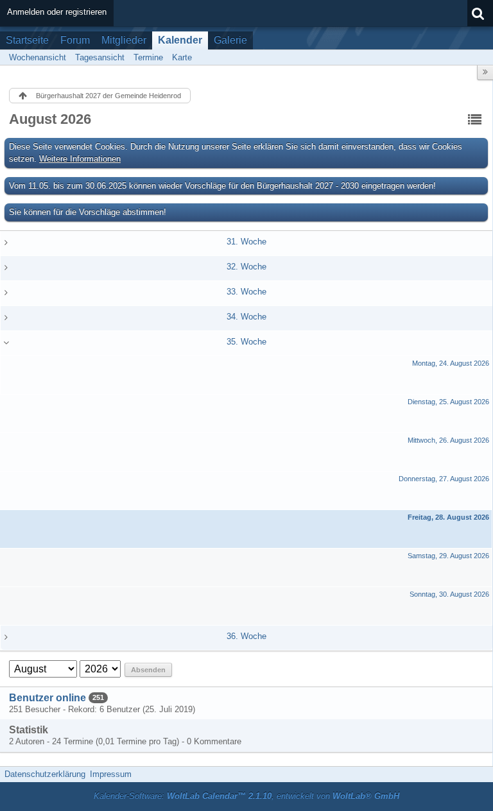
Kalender (180, 40)
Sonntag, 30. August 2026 (449, 594)
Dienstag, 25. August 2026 (448, 402)
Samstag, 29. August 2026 (448, 555)
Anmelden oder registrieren (57, 12)
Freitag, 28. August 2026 (448, 517)
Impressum (111, 774)
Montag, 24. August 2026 (450, 363)
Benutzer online (47, 697)
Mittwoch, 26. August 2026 (448, 440)
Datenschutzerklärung (44, 774)
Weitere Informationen (80, 159)
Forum (75, 40)
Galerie (230, 40)
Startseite (27, 40)
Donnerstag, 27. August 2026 (444, 478)
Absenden (148, 670)
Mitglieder (123, 40)
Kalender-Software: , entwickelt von (246, 796)
